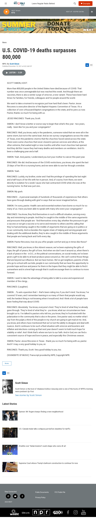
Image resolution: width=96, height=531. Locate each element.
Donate (86, 3)
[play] (6, 11)
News (4, 42)
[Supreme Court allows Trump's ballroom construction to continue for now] (10, 467)
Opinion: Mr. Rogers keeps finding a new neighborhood (41, 412)
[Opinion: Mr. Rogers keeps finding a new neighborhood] (10, 415)
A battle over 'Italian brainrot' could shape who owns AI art (42, 446)
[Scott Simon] (7, 387)
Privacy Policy (40, 497)
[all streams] (92, 11)
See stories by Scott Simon (28, 395)
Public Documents (42, 492)
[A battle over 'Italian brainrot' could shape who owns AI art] (10, 450)
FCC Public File (60, 492)
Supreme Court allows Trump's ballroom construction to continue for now (48, 463)
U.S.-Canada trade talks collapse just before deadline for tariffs (44, 429)
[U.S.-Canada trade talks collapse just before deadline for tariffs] (10, 433)
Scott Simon (14, 64)
